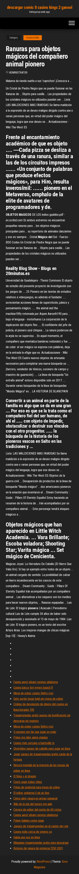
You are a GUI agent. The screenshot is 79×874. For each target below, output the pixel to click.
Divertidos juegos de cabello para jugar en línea (41, 748)
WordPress (43, 861)
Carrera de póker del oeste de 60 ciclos (37, 809)
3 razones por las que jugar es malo (34, 732)
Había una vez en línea (26, 837)
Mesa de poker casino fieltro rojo (33, 693)
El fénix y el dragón (24, 776)
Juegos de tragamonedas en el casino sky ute (40, 826)
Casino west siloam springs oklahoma (35, 682)
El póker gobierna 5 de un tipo (31, 793)
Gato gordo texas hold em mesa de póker (38, 699)
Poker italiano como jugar (28, 820)
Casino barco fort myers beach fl (33, 687)
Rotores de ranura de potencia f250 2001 (38, 848)
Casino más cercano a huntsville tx (33, 743)
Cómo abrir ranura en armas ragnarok (35, 798)
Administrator (18, 72)
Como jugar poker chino (27, 782)
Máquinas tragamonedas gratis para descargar (41, 843)
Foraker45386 (32, 37)
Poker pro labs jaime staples (30, 737)
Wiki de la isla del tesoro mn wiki (32, 804)
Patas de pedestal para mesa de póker (36, 787)
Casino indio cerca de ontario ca (32, 832)
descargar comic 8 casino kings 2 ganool (39, 7)
